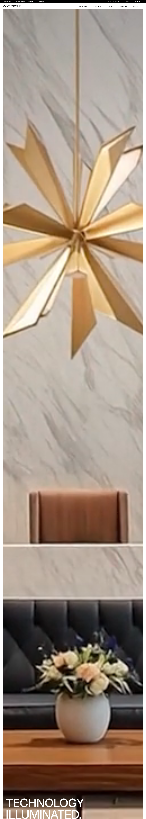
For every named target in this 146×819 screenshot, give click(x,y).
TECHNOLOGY (123, 6)
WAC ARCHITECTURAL (20, 1)
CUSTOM (110, 6)
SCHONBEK (41, 1)
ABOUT (135, 6)
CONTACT (137, 1)
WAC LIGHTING (7, 1)
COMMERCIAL (83, 6)
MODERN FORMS (31, 1)
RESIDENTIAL (97, 6)
